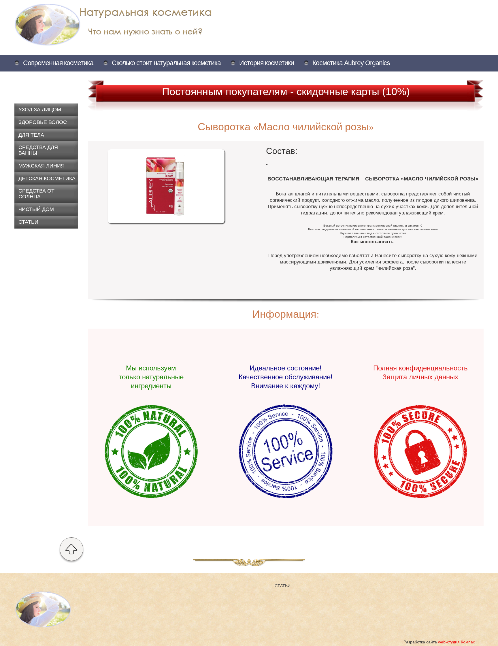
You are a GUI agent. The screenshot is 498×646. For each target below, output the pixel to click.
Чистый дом (36, 209)
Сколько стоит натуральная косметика (166, 63)
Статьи (28, 222)
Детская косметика (47, 178)
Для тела (31, 135)
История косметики (266, 63)
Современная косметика (58, 63)
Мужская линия (41, 166)
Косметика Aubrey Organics (351, 63)
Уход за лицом (39, 109)
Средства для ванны (38, 150)
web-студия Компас (456, 642)
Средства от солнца (36, 193)
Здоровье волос (42, 122)
